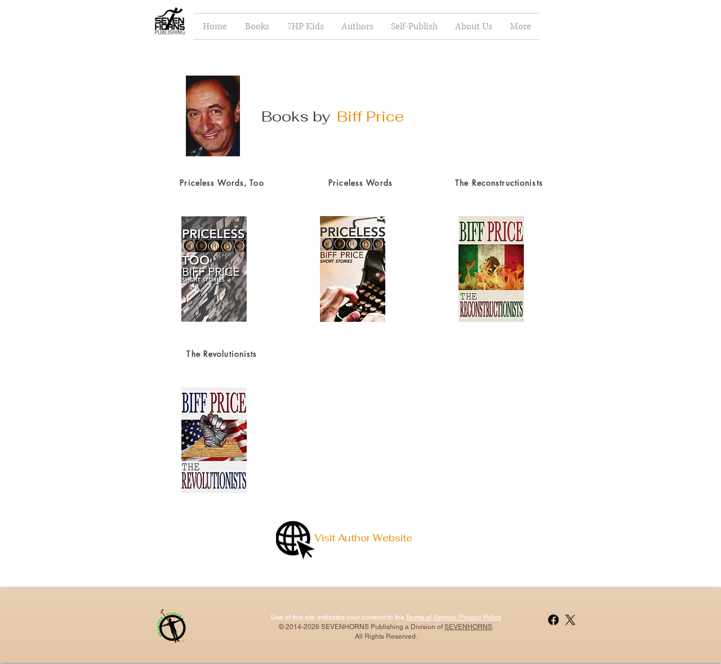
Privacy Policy (479, 617)
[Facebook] (553, 620)
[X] (570, 620)
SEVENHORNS (468, 627)
